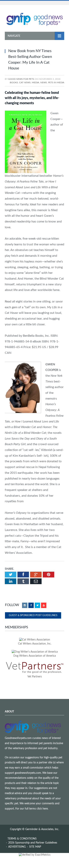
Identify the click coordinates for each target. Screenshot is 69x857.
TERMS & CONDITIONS (22, 838)
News (43, 82)
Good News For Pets (21, 79)
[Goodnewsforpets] (35, 19)
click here (42, 808)
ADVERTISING (17, 846)
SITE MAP (35, 846)
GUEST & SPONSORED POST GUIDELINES (33, 615)
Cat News (25, 82)
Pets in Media (56, 82)
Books (14, 82)
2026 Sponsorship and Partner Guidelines (32, 842)
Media (35, 82)
